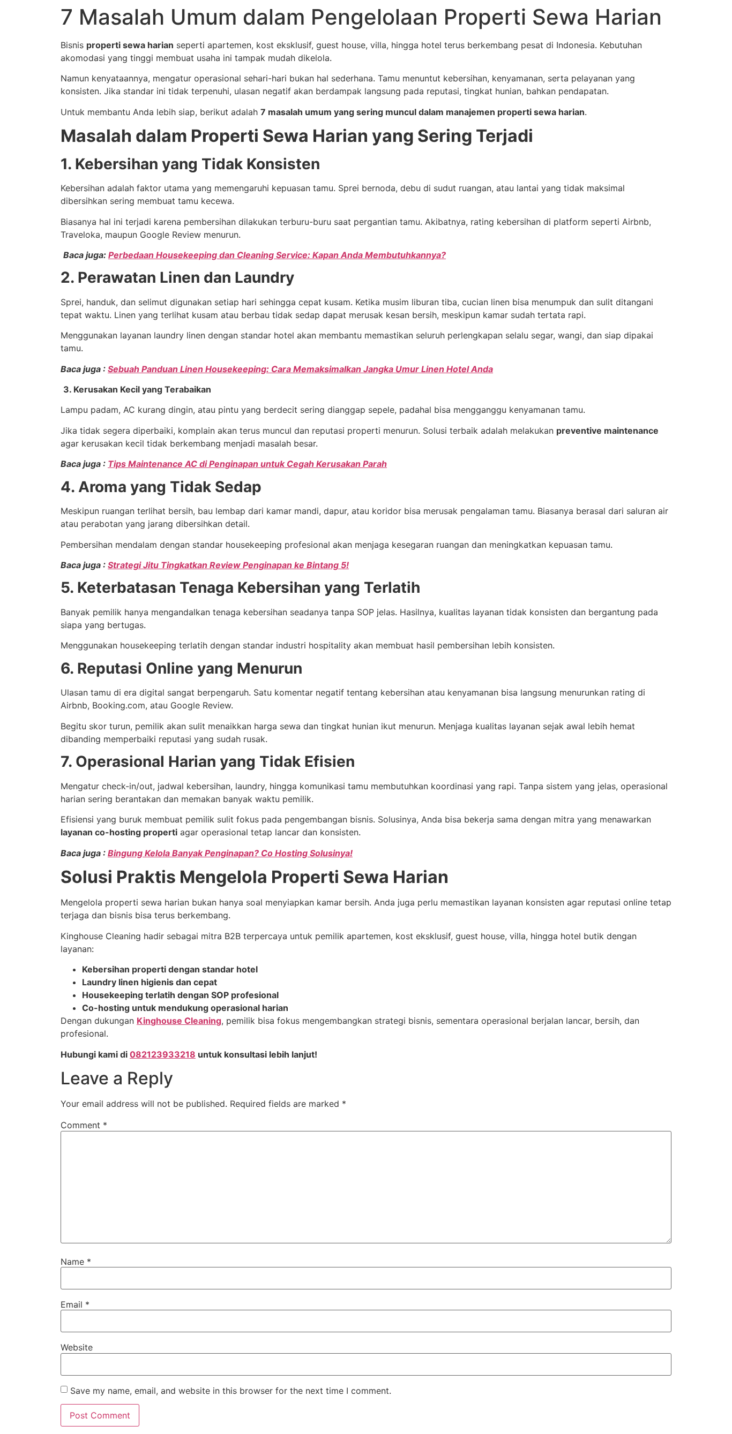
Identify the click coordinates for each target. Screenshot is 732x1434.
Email (75, 1304)
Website (77, 1347)
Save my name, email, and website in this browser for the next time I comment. (230, 1390)
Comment (84, 1125)
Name (76, 1261)
